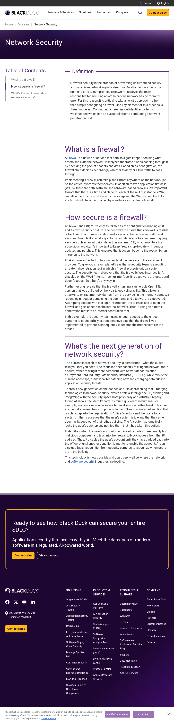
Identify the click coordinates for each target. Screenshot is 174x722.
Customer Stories (156, 624)
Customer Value (129, 603)
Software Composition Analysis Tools (101, 638)
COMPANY (153, 590)
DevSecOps (72, 626)
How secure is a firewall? (28, 86)
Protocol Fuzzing (102, 669)
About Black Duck (156, 599)
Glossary (151, 630)
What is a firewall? (23, 79)
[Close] (168, 714)
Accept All (143, 714)
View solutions (48, 555)
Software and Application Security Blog (131, 644)
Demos (124, 622)
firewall (72, 158)
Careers (151, 611)
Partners (151, 617)
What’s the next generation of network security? (31, 95)
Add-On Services (129, 673)
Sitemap (151, 642)
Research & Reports (131, 628)
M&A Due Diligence (76, 679)
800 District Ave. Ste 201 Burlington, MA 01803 (22, 615)
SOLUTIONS (73, 590)
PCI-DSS (138, 375)
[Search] (140, 12)
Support (148, 3)
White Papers (127, 634)
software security (82, 461)
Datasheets (126, 610)
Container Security (76, 662)
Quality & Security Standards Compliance (76, 689)
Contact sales (158, 12)
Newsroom (153, 605)
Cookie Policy (48, 718)
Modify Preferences (117, 714)
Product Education (130, 667)
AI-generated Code (76, 599)
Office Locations (156, 636)
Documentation (128, 660)
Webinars (125, 616)
